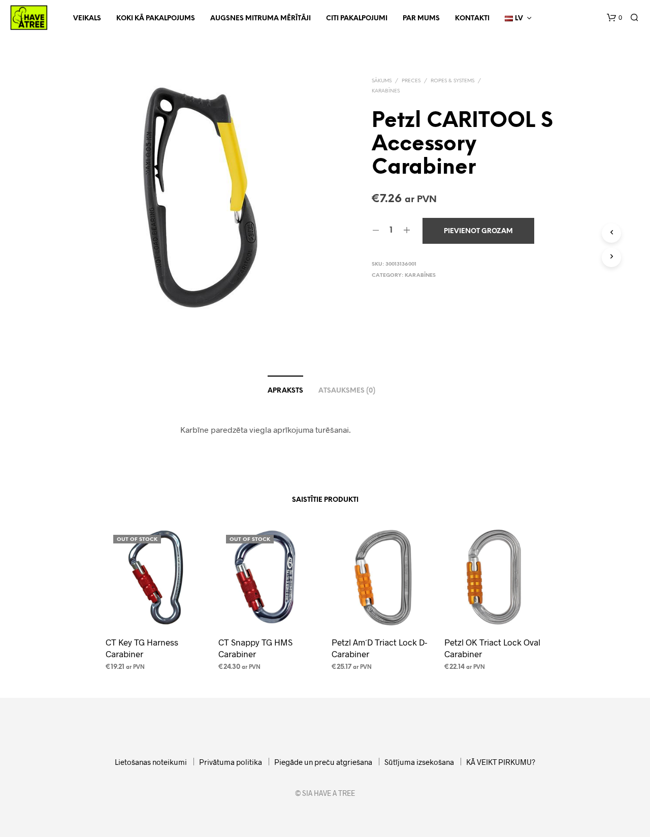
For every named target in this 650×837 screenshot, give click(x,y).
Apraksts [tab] (285, 391)
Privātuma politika (230, 761)
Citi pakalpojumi (356, 18)
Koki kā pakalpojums (155, 18)
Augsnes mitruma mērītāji (260, 18)
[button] (614, 18)
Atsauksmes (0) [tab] (346, 391)
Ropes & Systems (452, 81)
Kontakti (472, 18)
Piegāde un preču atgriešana (323, 761)
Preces (411, 81)
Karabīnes (386, 91)
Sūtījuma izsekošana (419, 761)
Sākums (382, 81)
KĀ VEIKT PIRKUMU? (500, 761)
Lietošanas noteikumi (151, 761)
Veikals (87, 18)
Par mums (421, 18)
